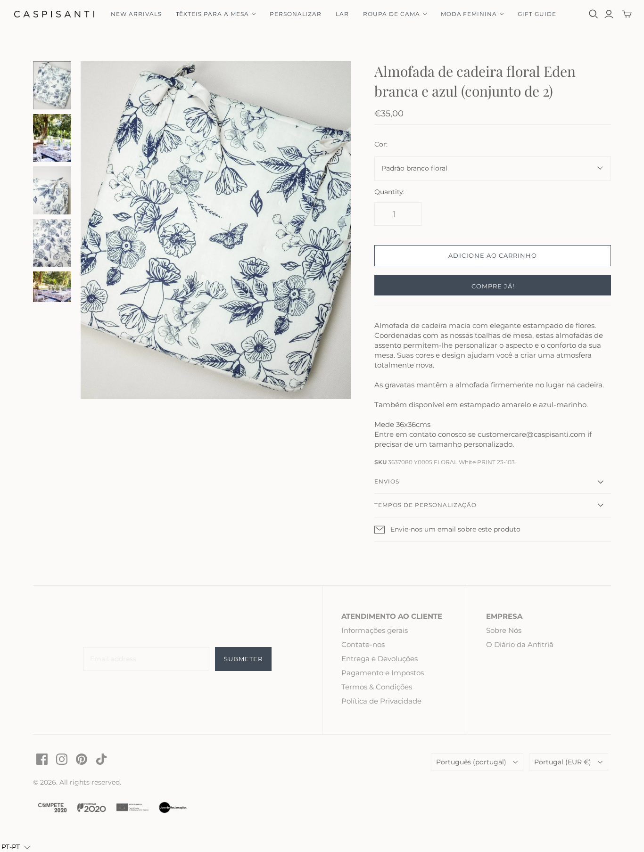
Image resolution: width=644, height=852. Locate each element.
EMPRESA (504, 616)
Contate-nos (363, 644)
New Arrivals (136, 13)
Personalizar (296, 13)
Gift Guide (537, 13)
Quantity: (389, 192)
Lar (342, 13)
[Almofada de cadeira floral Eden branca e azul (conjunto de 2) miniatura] (52, 85)
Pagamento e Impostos (382, 672)
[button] (16, 847)
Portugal (562, 762)
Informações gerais (374, 630)
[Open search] (593, 14)
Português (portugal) (471, 762)
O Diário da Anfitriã (519, 644)
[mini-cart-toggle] (627, 14)
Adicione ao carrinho (492, 255)
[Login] (609, 14)
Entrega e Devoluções (379, 658)
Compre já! (492, 286)
